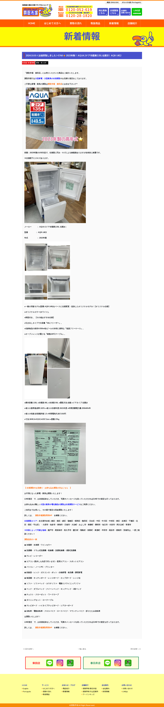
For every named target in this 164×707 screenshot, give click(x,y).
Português (27, 691)
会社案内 (106, 688)
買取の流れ (76, 23)
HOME (31, 23)
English (25, 688)
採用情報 (106, 691)
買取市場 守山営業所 (90, 691)
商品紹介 (66, 688)
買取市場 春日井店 (90, 688)
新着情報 (114, 23)
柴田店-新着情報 (28, 63)
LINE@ (125, 691)
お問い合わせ (128, 688)
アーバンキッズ (88, 694)
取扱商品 (95, 23)
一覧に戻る (82, 649)
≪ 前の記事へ (28, 649)
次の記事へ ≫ (135, 649)
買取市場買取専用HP (43, 515)
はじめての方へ (52, 23)
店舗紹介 (132, 23)
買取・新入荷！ (42, 63)
